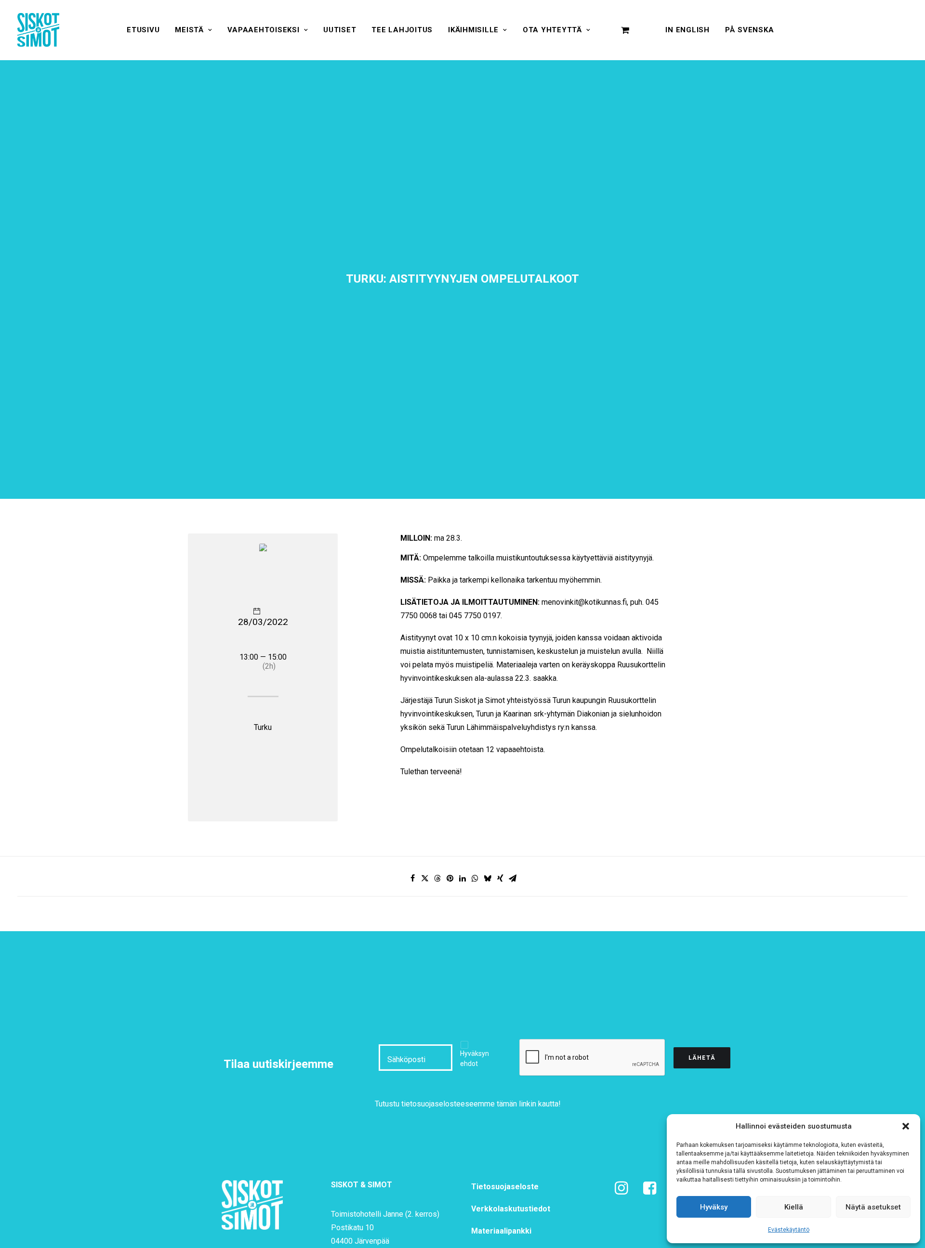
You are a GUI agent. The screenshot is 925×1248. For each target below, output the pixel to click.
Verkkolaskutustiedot (510, 1208)
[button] (906, 1126)
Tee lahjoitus (402, 30)
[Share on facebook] (412, 878)
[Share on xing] (500, 878)
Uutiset (339, 30)
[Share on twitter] (425, 878)
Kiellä (793, 1207)
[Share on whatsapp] (475, 878)
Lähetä (701, 1057)
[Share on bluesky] (487, 878)
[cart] (625, 30)
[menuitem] (143, 30)
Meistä (189, 30)
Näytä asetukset (873, 1207)
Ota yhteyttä (552, 30)
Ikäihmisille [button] (473, 30)
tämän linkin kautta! (529, 1103)
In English (687, 30)
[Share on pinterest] (450, 878)
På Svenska (749, 30)
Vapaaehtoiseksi (263, 30)
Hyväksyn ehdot (474, 1058)
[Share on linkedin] (462, 878)
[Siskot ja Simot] (38, 30)
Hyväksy (713, 1207)
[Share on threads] (437, 878)
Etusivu (143, 30)
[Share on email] (512, 878)
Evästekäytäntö (788, 1229)
